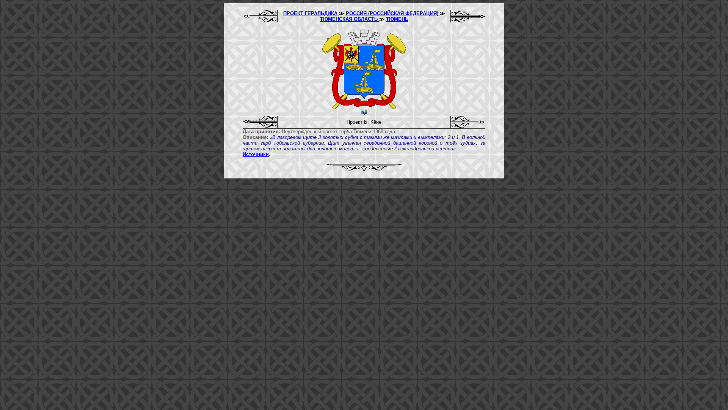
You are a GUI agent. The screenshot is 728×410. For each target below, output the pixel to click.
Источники (256, 154)
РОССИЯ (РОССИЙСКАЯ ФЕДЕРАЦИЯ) (393, 13)
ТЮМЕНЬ (397, 19)
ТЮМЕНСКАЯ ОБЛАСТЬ (349, 19)
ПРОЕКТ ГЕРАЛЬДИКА (311, 13)
